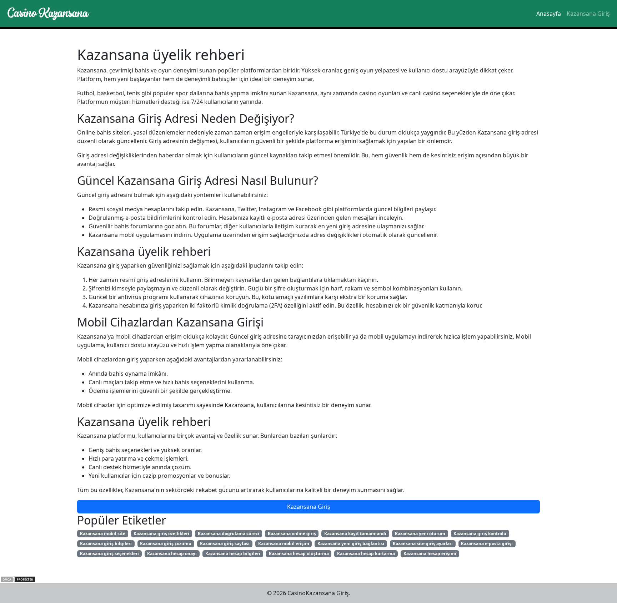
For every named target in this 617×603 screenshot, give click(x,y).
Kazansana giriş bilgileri (106, 544)
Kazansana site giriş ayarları (423, 544)
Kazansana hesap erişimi (429, 554)
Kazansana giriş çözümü (165, 544)
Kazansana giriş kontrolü (479, 534)
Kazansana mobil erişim (283, 544)
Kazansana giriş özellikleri (161, 534)
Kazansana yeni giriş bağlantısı (350, 544)
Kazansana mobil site (102, 534)
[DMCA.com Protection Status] (18, 579)
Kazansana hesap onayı (172, 554)
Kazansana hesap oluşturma (299, 554)
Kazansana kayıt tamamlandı (355, 534)
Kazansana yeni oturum (420, 534)
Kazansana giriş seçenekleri (109, 554)
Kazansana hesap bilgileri (232, 554)
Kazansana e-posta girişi (487, 544)
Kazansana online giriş (292, 534)
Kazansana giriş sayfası (225, 544)
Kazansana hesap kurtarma (366, 554)
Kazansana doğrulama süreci (228, 534)
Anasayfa (548, 13)
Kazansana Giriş (588, 13)
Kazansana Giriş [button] (308, 507)
